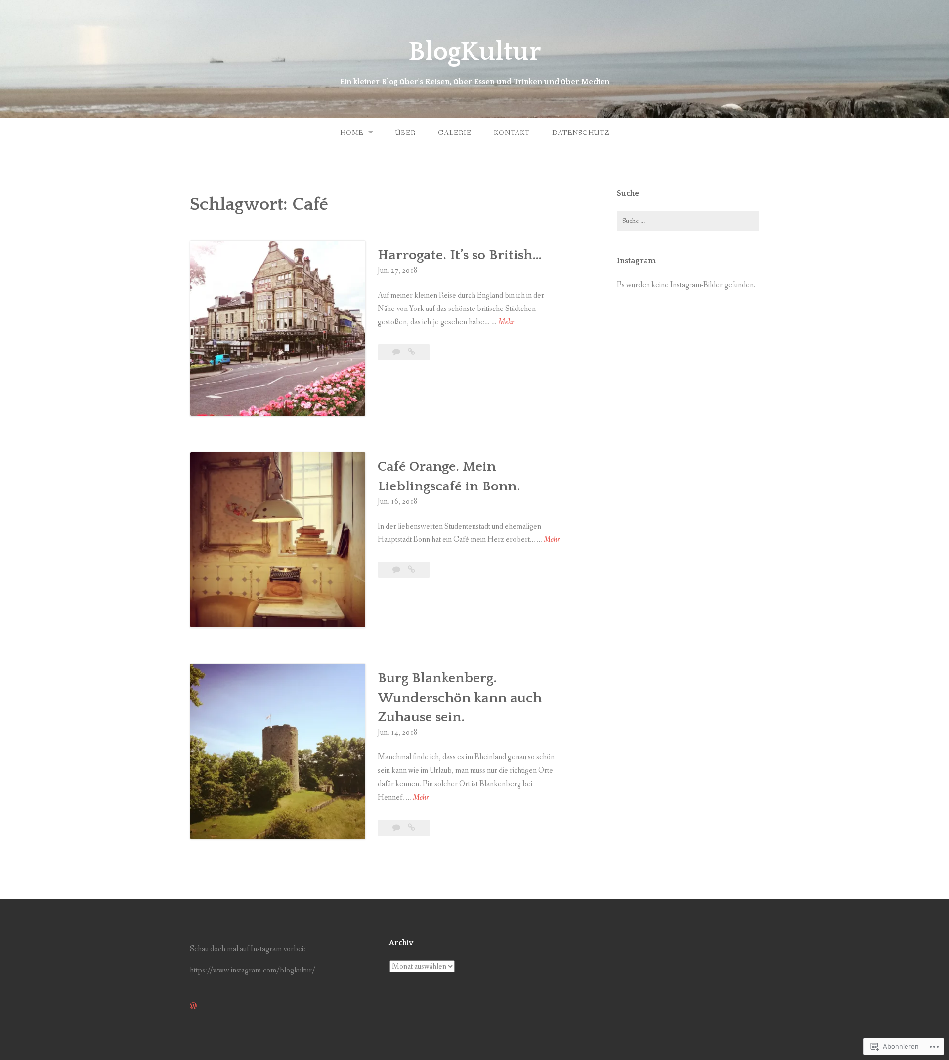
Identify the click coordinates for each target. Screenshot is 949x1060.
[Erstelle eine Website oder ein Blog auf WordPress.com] (193, 1006)
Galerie (455, 133)
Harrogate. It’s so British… (460, 255)
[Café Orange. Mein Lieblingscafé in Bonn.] (411, 570)
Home (351, 133)
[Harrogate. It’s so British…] (411, 352)
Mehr (506, 322)
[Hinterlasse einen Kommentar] (397, 352)
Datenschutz (580, 133)
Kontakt (512, 133)
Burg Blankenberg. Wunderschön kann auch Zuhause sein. (460, 697)
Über (405, 133)
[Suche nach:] (688, 221)
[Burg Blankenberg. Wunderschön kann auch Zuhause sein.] (411, 828)
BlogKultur (474, 52)
